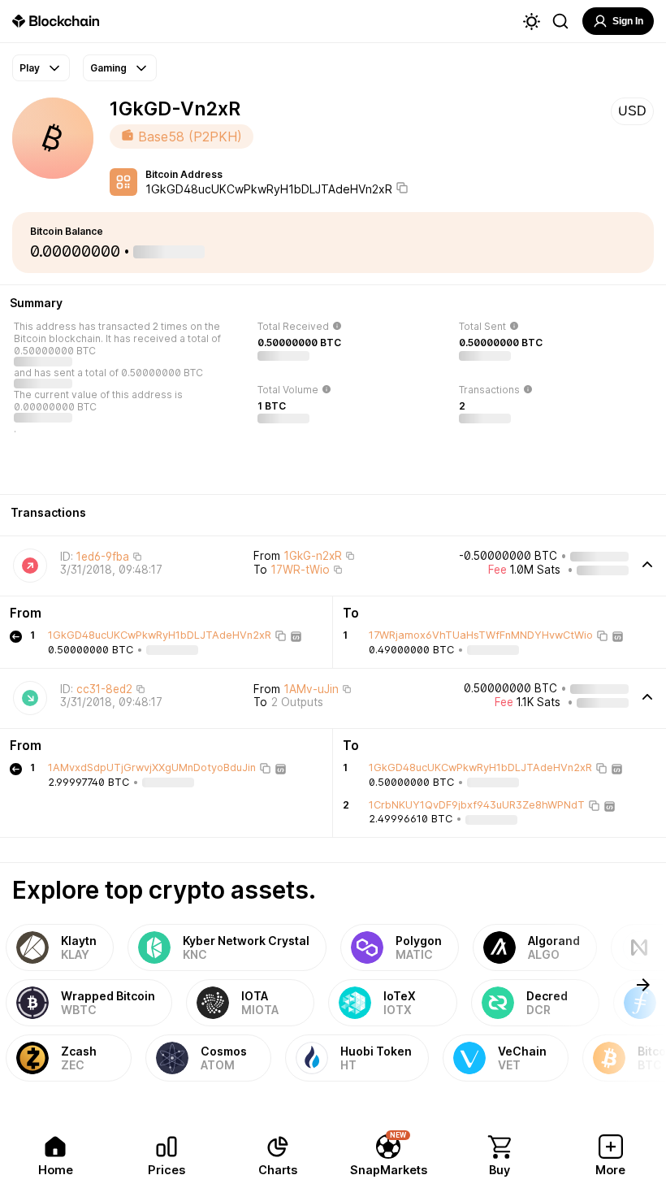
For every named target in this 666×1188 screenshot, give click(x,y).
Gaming (108, 68)
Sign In (627, 21)
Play (29, 68)
